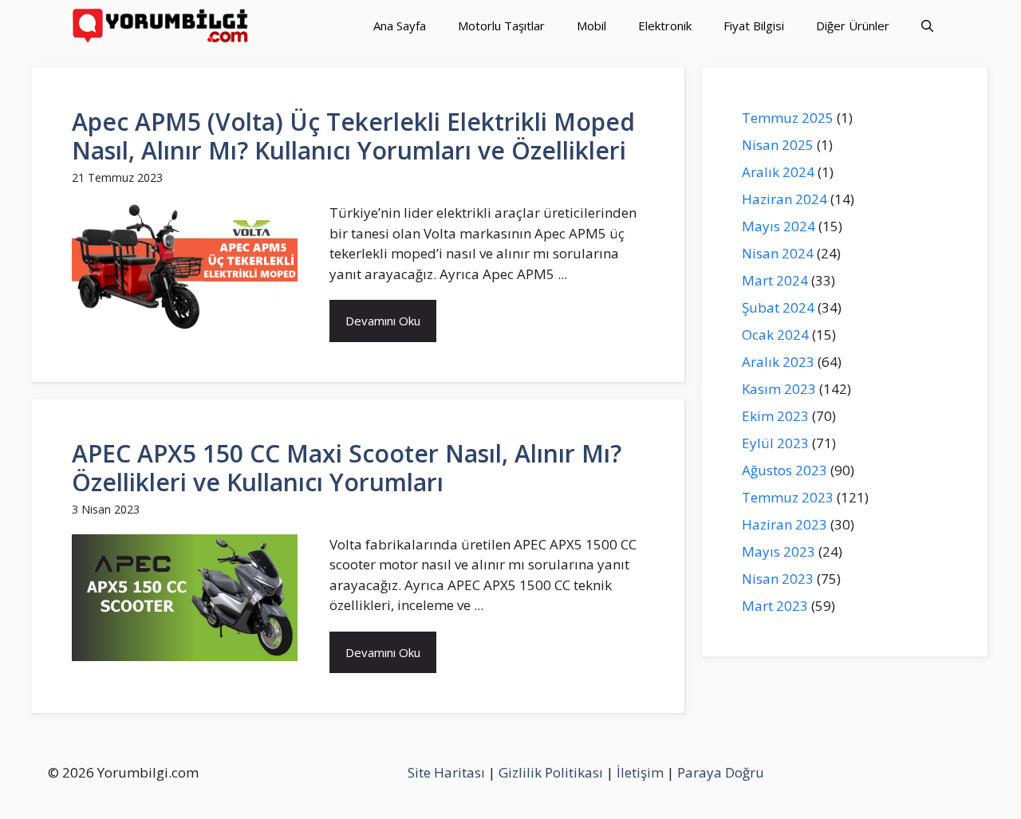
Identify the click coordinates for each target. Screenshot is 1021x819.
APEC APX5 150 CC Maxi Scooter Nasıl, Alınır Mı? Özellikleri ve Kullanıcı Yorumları (346, 467)
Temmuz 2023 (788, 497)
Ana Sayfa (399, 25)
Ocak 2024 (775, 334)
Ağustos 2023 (784, 470)
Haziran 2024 (784, 199)
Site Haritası (446, 772)
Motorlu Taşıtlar (501, 25)
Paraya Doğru (720, 772)
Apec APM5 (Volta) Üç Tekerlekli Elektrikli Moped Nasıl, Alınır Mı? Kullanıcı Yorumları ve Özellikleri (353, 136)
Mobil (591, 25)
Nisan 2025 (778, 145)
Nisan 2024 (778, 253)
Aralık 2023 (778, 361)
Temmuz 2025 (788, 117)
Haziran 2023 (784, 524)
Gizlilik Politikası (551, 772)
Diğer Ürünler (852, 25)
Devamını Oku (382, 321)
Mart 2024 (775, 280)
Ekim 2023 (775, 416)
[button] (927, 26)
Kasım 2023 (779, 389)
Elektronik (665, 25)
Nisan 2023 (778, 578)
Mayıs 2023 (778, 551)
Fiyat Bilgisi (753, 25)
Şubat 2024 (778, 307)
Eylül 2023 (775, 443)
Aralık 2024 (778, 172)
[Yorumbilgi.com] (161, 26)
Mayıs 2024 (778, 226)
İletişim (640, 772)
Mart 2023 (775, 606)
